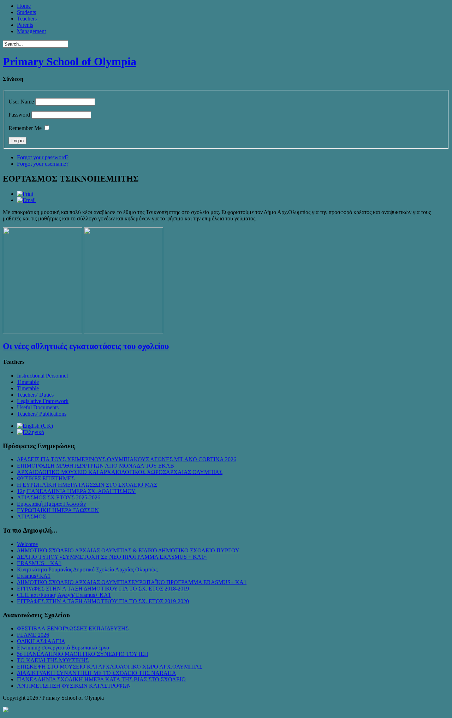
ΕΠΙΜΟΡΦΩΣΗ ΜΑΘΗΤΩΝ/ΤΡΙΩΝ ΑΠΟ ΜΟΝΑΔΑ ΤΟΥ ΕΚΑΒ (95, 466)
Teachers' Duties (35, 395)
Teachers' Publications (41, 414)
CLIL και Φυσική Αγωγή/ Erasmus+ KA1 (64, 595)
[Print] (25, 194)
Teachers (27, 19)
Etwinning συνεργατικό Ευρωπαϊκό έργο (63, 648)
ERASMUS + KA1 (39, 563)
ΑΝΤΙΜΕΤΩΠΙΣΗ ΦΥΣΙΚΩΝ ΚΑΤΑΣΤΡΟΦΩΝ (74, 686)
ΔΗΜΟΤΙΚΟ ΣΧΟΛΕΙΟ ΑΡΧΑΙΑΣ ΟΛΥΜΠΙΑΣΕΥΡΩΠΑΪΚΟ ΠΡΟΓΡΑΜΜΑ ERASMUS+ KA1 (131, 582)
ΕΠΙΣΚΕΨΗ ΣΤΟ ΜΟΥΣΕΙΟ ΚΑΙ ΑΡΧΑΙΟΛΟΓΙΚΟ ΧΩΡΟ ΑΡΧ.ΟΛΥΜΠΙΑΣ (109, 667)
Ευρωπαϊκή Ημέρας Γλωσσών (51, 504)
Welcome (27, 544)
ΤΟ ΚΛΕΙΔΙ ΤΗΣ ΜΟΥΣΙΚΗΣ (53, 660)
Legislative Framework (43, 401)
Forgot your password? (43, 157)
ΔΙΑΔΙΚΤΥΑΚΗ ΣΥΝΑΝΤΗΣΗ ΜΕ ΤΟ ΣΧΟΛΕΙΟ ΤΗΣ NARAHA (96, 673)
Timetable (28, 382)
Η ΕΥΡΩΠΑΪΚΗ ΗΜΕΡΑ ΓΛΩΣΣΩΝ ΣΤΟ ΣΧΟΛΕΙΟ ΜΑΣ (87, 485)
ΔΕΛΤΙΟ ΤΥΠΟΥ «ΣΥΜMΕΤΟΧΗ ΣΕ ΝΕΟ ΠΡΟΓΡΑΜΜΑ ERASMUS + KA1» (112, 557)
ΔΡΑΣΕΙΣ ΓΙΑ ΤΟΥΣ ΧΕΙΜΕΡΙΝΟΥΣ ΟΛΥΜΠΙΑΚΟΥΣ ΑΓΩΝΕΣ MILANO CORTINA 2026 (126, 459)
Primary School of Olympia (69, 61)
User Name (21, 102)
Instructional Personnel (42, 376)
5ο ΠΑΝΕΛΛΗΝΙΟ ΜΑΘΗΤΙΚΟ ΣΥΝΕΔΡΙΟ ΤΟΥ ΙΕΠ (82, 654)
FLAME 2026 (33, 635)
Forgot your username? (43, 164)
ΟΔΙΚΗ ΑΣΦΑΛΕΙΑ (41, 641)
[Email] (26, 200)
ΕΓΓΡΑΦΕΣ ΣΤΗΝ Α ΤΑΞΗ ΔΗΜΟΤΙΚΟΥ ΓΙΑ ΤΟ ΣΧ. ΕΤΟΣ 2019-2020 (103, 601)
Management (31, 31)
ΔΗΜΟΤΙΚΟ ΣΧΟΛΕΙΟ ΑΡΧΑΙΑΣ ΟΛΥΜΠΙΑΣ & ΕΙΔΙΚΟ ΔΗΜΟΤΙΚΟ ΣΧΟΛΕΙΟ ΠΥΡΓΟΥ (128, 550)
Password (19, 115)
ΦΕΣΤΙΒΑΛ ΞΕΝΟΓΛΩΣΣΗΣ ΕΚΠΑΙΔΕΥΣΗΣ (73, 628)
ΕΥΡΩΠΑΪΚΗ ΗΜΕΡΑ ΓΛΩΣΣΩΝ (58, 510)
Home (24, 6)
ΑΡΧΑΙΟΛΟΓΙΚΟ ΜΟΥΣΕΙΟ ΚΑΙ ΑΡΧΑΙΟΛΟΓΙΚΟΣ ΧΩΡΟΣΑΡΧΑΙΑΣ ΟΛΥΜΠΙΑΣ (119, 472)
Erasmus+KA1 (33, 576)
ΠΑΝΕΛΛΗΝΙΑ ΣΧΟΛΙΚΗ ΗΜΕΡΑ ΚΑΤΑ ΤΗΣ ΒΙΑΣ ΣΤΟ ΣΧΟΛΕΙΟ (101, 679)
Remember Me (25, 128)
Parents (25, 25)
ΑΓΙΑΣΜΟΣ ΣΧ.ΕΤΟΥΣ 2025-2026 (58, 497)
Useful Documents (38, 407)
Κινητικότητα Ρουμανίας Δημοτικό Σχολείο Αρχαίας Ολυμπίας (87, 569)
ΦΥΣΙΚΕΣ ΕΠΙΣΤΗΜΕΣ (46, 478)
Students (26, 12)
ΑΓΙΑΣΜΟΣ (31, 517)
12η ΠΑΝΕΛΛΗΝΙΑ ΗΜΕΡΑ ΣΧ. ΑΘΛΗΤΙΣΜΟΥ (76, 491)
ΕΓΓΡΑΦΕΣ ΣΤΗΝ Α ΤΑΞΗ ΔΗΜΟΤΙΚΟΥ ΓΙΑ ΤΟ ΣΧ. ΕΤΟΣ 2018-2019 (103, 589)
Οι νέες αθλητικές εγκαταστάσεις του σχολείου (86, 346)
